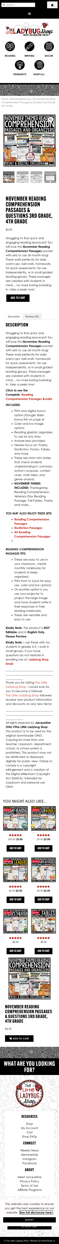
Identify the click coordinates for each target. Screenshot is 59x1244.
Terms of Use (29, 1185)
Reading (10, 56)
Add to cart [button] (15, 848)
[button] (29, 13)
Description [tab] (14, 316)
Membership (29, 1154)
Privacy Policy (29, 1181)
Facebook (29, 1163)
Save (9, 810)
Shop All (39, 74)
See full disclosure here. (36, 1212)
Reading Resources (20, 99)
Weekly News (29, 1150)
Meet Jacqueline (29, 1177)
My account (29, 1128)
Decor (49, 56)
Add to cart (18, 298)
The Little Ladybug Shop (23, 695)
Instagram (29, 1159)
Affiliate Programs (29, 1190)
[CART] (52, 4)
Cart (29, 1132)
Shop (29, 1124)
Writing (29, 56)
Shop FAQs (29, 1136)
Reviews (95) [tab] (32, 316)
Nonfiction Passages (28, 528)
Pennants (19, 74)
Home (4, 99)
